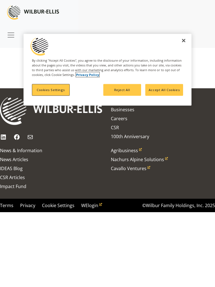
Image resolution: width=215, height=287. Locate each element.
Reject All (122, 90)
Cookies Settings (51, 90)
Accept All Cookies (164, 90)
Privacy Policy (87, 74)
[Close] (183, 40)
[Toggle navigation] (11, 32)
